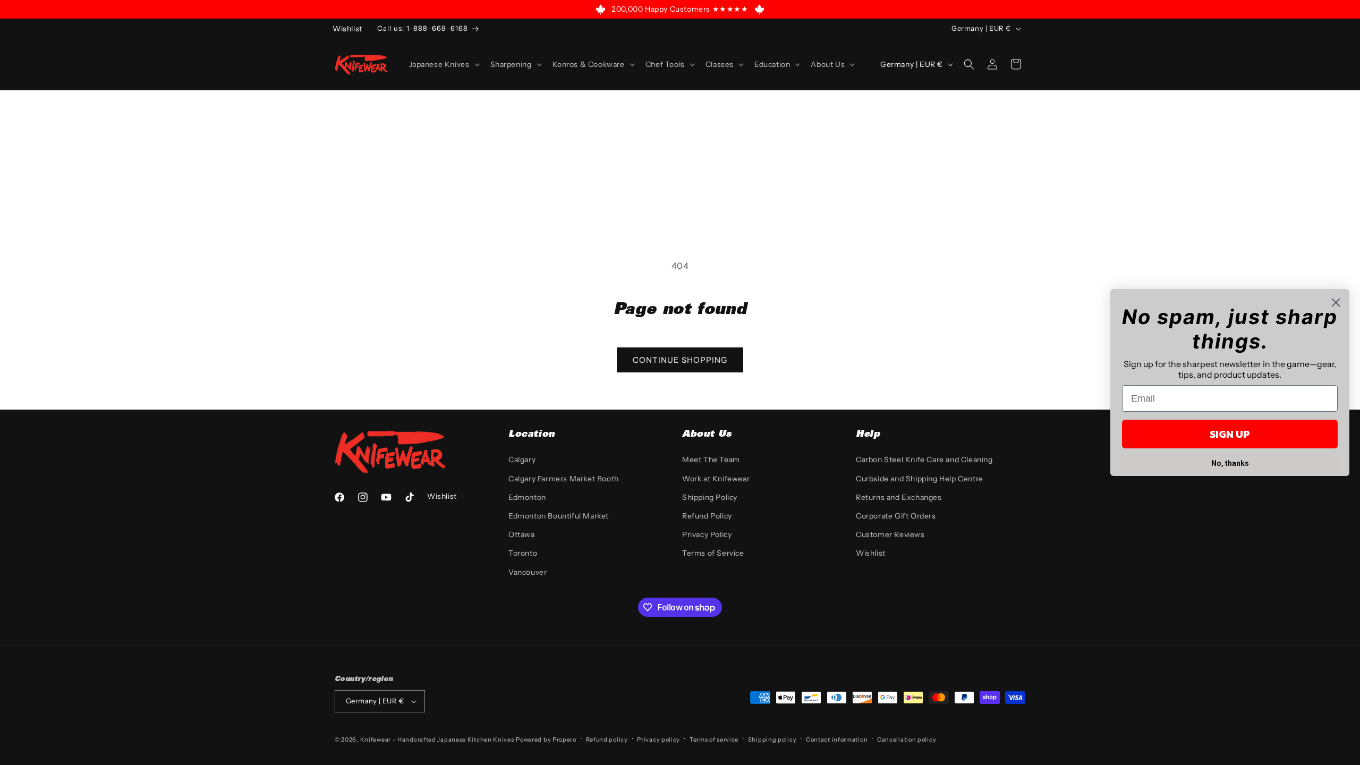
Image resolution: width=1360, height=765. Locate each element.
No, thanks (1230, 463)
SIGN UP (1230, 434)
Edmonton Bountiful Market (558, 516)
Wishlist (871, 553)
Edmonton (527, 497)
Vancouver (527, 572)
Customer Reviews (890, 534)
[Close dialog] (1336, 302)
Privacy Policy (707, 534)
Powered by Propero (546, 739)
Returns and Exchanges (899, 497)
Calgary (522, 459)
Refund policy (607, 739)
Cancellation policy (906, 739)
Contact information (837, 739)
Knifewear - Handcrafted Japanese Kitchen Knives (437, 739)
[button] (443, 64)
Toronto (522, 553)
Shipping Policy (709, 497)
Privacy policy (658, 739)
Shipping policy (772, 739)
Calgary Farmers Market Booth (563, 478)
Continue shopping (680, 360)
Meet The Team (711, 459)
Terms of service (714, 739)
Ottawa (521, 534)
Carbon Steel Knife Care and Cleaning (924, 459)
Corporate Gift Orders (896, 516)
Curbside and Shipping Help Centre (919, 478)
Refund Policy (707, 516)
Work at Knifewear (716, 478)
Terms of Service (713, 553)
